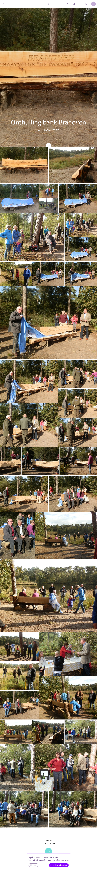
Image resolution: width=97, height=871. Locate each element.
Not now (33, 865)
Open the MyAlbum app (58, 865)
